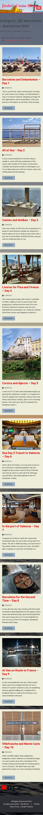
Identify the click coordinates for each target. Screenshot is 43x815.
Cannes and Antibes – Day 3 (20, 220)
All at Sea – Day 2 (13, 150)
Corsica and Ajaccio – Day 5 (20, 383)
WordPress (24, 804)
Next (16, 787)
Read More (9, 108)
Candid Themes (26, 806)
